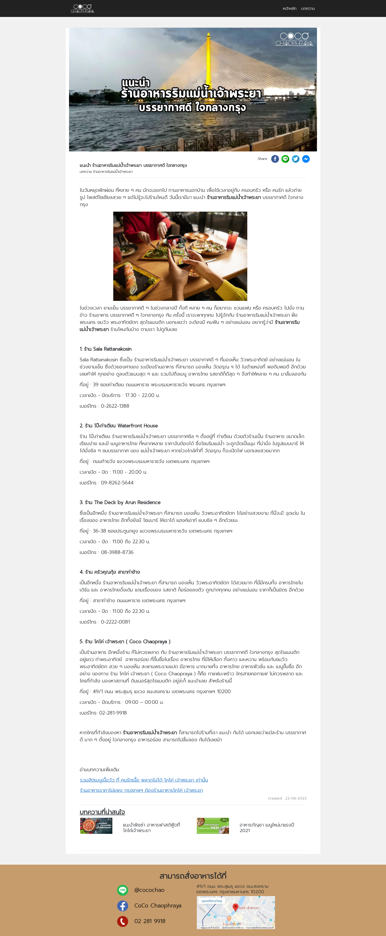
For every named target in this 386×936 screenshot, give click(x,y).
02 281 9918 (149, 921)
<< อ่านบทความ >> (140, 839)
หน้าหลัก (289, 8)
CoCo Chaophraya (158, 906)
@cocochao (149, 890)
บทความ (308, 8)
